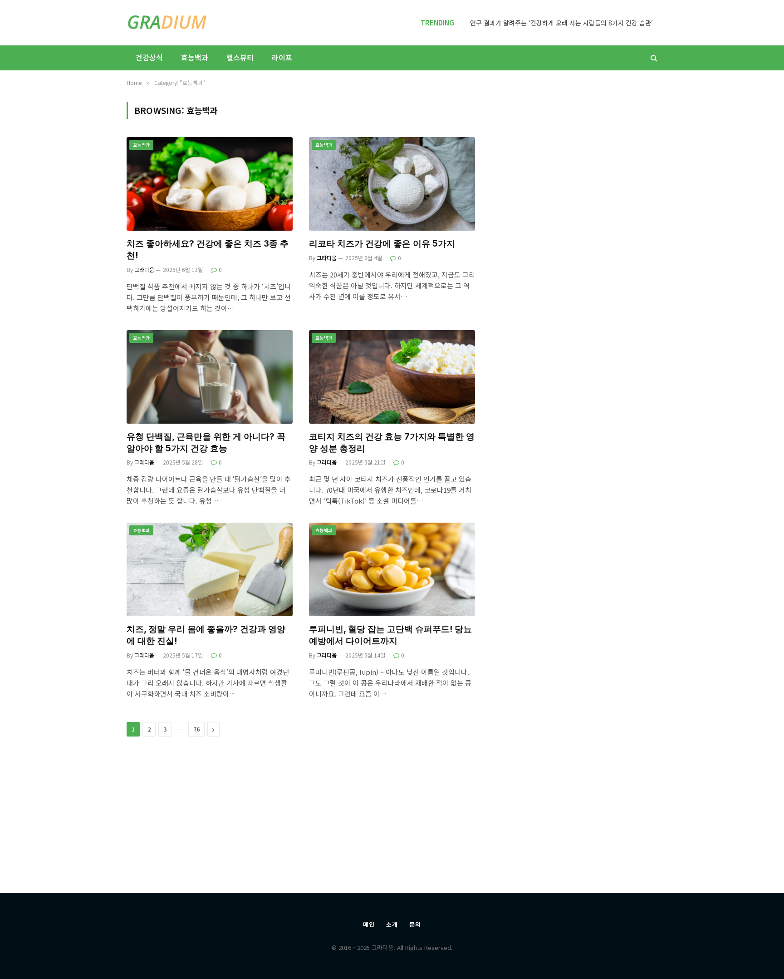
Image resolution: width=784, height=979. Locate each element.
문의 (415, 924)
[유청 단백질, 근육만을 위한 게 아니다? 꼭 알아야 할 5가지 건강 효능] (210, 377)
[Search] (653, 58)
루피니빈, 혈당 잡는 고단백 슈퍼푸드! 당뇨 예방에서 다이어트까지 (390, 635)
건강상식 (149, 57)
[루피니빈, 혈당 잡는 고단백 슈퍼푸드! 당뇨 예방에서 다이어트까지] (392, 569)
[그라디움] (167, 23)
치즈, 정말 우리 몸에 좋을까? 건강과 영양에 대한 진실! (206, 635)
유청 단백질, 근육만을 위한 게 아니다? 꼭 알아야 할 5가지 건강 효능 (206, 442)
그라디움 (144, 269)
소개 (392, 924)
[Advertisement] (578, 483)
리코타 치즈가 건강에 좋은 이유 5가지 (382, 243)
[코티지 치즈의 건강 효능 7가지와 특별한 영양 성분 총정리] (392, 377)
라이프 (282, 57)
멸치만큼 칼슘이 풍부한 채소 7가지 (606, 23)
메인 (369, 924)
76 (196, 729)
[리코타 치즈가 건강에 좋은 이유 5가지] (392, 184)
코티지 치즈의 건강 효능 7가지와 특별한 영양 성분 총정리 (392, 442)
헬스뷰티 (240, 57)
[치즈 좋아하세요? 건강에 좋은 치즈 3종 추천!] (210, 184)
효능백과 (194, 57)
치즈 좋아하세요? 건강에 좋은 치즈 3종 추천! (208, 249)
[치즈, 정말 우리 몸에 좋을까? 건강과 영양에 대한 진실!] (210, 569)
